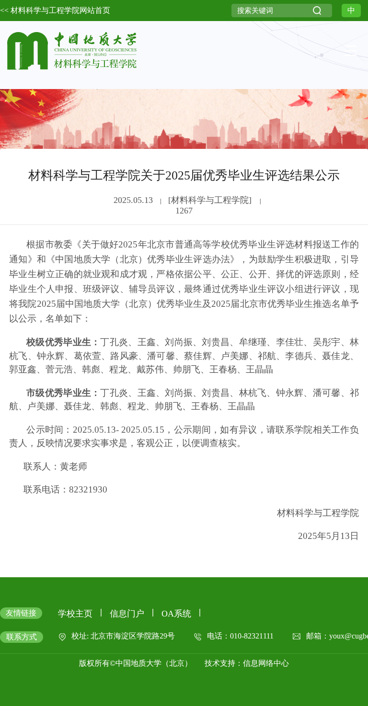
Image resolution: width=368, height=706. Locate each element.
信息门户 (127, 613)
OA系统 (176, 613)
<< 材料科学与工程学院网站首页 (55, 10)
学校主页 (75, 613)
